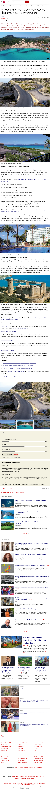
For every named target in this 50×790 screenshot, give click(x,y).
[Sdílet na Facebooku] (46, 488)
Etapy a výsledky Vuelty (22, 742)
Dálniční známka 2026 (38, 756)
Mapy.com (17, 767)
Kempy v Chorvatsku (22, 754)
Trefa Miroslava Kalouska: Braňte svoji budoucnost (28, 620)
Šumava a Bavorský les (22, 758)
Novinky (2, 16)
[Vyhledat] (27, 2)
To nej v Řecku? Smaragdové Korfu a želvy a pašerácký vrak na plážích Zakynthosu (32, 511)
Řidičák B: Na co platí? (38, 760)
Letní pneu (38, 776)
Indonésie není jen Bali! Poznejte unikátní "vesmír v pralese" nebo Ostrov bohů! (31, 522)
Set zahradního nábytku (42, 771)
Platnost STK (36, 764)
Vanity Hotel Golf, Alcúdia (7, 350)
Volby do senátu (4, 748)
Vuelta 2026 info (21, 740)
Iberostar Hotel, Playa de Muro (8, 331)
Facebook (6, 783)
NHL (35, 750)
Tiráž (22, 783)
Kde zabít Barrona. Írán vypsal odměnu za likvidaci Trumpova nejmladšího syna (7, 669)
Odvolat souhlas (19, 784)
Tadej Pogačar (21, 746)
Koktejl (16, 590)
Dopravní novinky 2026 (39, 758)
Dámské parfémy (31, 776)
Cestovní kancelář (5, 326)
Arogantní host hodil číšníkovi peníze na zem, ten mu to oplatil (31, 587)
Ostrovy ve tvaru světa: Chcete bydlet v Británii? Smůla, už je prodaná (31, 501)
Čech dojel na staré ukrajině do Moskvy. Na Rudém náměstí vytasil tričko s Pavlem (41, 669)
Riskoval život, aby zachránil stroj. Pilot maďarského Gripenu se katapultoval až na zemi (32, 577)
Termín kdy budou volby (6, 746)
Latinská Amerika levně (22, 762)
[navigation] (2, 2)
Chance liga (36, 740)
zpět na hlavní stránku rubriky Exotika (12, 376)
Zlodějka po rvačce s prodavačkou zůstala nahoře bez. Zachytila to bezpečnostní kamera (32, 598)
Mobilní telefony (15, 776)
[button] (25, 46)
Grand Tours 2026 (21, 750)
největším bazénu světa (13, 371)
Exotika (17, 492)
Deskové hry (44, 776)
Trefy (16, 621)
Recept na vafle (4, 762)
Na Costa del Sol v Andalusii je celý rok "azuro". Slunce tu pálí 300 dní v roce (19, 365)
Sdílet (45, 17)
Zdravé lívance (4, 758)
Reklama (14, 783)
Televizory (17, 778)
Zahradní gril (22, 774)
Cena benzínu (39, 767)
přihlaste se (15, 454)
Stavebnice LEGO (23, 776)
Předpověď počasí (24, 767)
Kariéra (18, 783)
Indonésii (21, 371)
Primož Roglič (20, 748)
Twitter (10, 783)
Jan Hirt (19, 744)
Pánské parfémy (30, 778)
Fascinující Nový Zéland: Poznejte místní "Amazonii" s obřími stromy (17, 368)
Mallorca (22, 492)
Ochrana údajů (42, 783)
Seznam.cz (45, 1)
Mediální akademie (28, 783)
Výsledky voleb (4, 744)
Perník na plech (4, 764)
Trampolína (23, 771)
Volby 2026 (3, 740)
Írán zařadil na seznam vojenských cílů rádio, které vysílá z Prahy (35, 640)
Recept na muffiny (5, 756)
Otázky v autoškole (38, 762)
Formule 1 (36, 748)
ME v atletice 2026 (38, 746)
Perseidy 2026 (32, 767)
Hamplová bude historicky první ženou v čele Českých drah (30, 554)
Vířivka (27, 774)
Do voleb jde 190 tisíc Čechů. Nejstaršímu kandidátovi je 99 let (24, 668)
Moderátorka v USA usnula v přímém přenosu (27, 609)
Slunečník (28, 771)
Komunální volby (4, 750)
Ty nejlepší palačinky (5, 754)
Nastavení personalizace (29, 784)
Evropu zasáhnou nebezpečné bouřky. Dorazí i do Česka (30, 565)
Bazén (10, 771)
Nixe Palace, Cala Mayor (7, 340)
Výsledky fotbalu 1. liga (39, 742)
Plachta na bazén (16, 771)
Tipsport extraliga (37, 744)
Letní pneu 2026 (37, 754)
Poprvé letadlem (21, 756)
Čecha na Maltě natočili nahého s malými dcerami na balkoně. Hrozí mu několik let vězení (31, 544)
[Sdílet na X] (48, 488)
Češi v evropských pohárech (24, 769)
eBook (40, 17)
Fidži (28, 371)
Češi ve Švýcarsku (21, 760)
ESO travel (12, 492)
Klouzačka (34, 771)
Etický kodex (35, 783)
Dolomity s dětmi (21, 764)
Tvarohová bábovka (5, 760)
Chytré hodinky (23, 778)
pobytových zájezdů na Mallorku (20, 328)
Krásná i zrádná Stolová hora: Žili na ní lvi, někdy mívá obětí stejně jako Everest (19, 363)
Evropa (16, 546)
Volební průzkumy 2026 (6, 742)
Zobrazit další (24, 533)
